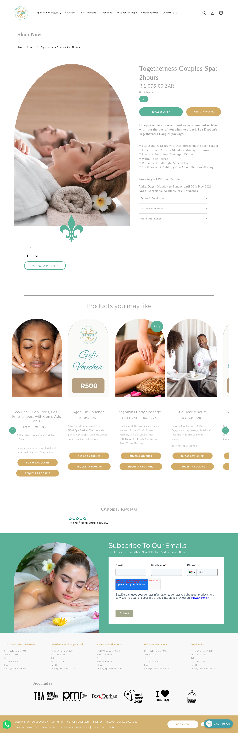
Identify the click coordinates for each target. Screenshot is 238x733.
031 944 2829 (104, 661)
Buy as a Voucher (37, 462)
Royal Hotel (197, 644)
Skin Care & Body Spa (38, 721)
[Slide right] (225, 430)
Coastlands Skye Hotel (110, 644)
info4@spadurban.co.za (203, 668)
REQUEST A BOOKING (203, 111)
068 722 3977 (151, 654)
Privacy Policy (50, 727)
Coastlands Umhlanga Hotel (67, 644)
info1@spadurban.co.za (16, 668)
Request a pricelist (45, 266)
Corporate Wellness (78, 721)
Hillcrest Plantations (155, 644)
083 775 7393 (198, 654)
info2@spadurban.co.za (63, 668)
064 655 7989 (11, 654)
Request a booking (37, 473)
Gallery (18, 721)
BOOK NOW (183, 724)
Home (20, 47)
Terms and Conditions (26, 727)
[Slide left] (12, 430)
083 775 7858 (104, 654)
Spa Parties (58, 721)
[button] (48, 13)
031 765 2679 (151, 661)
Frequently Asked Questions (122, 721)
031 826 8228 (11, 661)
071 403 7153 (58, 654)
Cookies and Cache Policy (75, 727)
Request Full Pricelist (105, 727)
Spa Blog (98, 721)
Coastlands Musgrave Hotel (20, 644)
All (31, 47)
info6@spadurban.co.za (156, 668)
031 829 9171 (198, 661)
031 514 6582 (58, 661)
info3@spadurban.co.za (109, 668)
